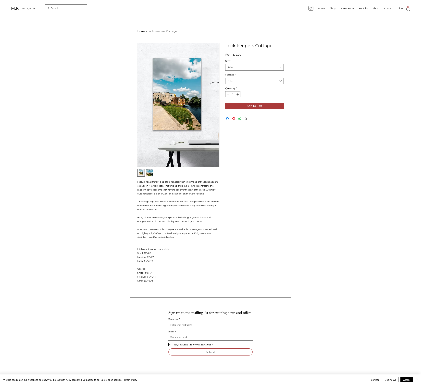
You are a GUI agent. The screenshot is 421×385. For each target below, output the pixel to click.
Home (141, 31)
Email (172, 331)
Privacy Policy (130, 379)
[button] (408, 8)
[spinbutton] (233, 94)
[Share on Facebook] (227, 118)
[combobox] (254, 67)
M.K (15, 8)
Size (228, 60)
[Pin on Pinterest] (234, 118)
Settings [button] (375, 379)
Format (230, 74)
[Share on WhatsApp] (240, 118)
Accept (406, 379)
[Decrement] (228, 94)
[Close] (417, 379)
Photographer (28, 8)
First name (174, 319)
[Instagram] (310, 8)
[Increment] (238, 94)
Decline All (390, 379)
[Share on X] (246, 118)
